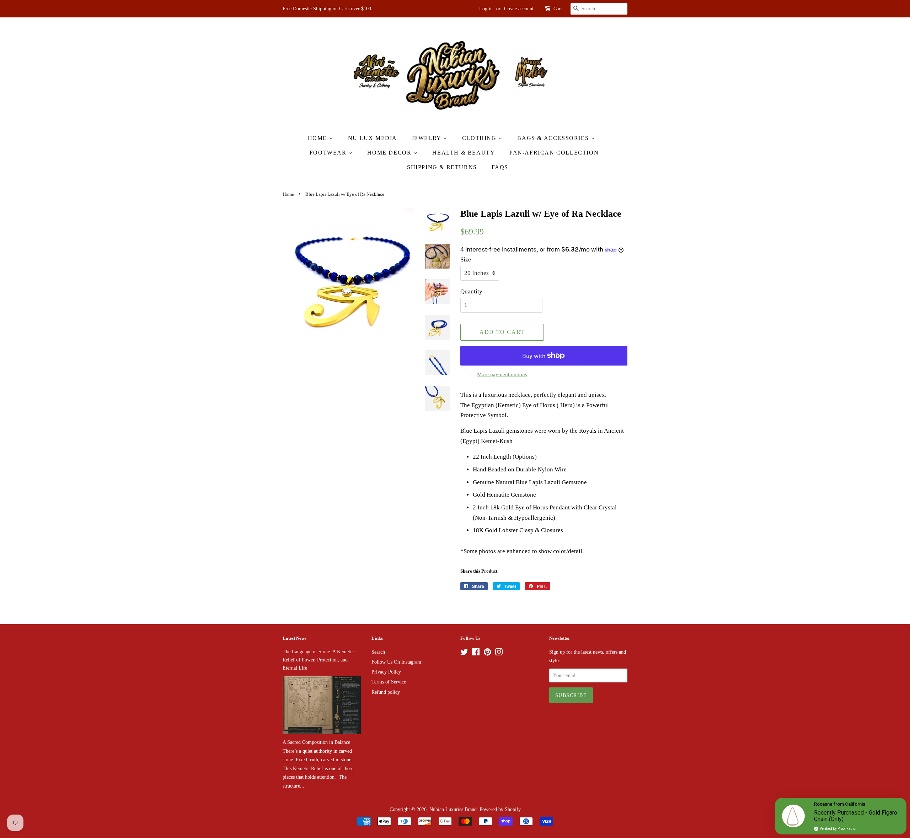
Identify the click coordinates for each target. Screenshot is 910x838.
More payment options (502, 374)
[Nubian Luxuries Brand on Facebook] (476, 653)
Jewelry (427, 138)
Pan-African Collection (554, 153)
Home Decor (390, 153)
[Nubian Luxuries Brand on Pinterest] (487, 653)
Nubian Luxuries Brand (453, 809)
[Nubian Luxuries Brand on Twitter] (464, 653)
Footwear (329, 153)
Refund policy (385, 692)
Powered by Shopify (500, 809)
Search (378, 652)
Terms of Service (388, 682)
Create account (519, 8)
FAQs (500, 167)
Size (465, 259)
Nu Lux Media (372, 138)
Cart (557, 8)
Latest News (294, 638)
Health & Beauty (463, 153)
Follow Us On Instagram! (397, 662)
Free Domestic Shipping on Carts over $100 (327, 8)
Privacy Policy (386, 672)
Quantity (471, 291)
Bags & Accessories (553, 138)
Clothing (480, 138)
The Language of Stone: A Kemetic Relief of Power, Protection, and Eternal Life (318, 660)
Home (318, 138)
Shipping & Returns (442, 167)
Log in (486, 8)
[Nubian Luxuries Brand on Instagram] (499, 653)
